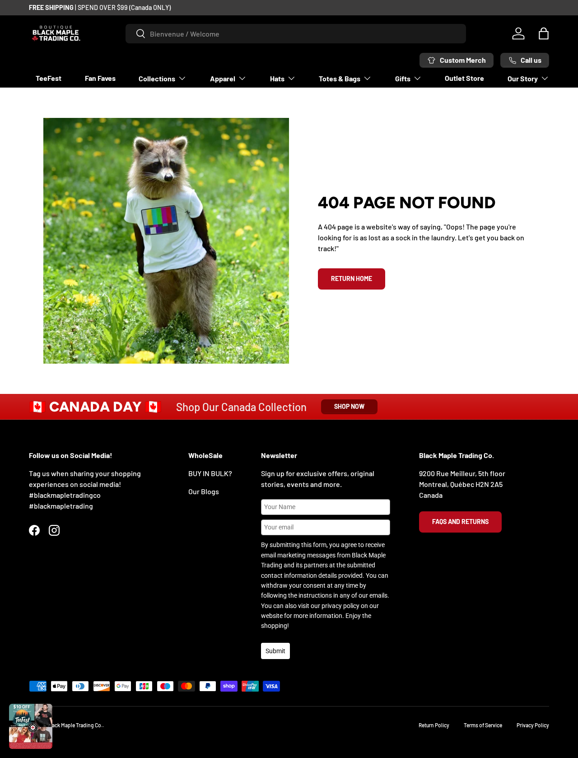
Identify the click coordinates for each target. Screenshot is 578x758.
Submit (275, 651)
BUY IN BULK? (210, 473)
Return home (351, 278)
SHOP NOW (349, 406)
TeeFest (48, 78)
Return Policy (434, 725)
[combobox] (296, 33)
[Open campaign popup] (30, 726)
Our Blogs (203, 491)
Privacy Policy (533, 725)
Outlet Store (464, 78)
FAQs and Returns (460, 521)
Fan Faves (100, 78)
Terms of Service (483, 725)
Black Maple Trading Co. (75, 725)
